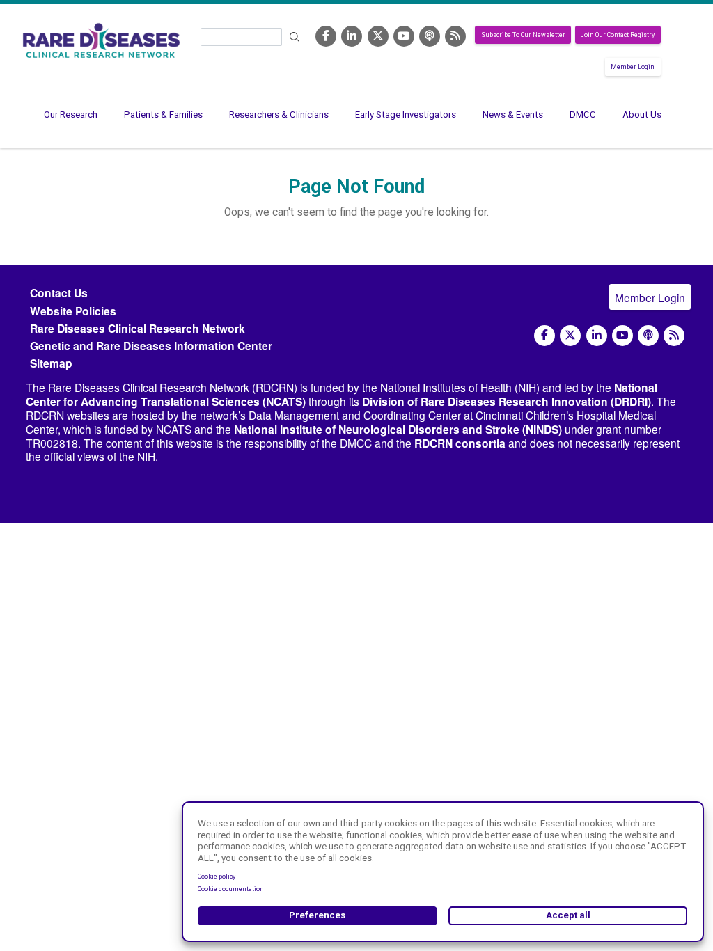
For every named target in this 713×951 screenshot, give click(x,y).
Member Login (633, 66)
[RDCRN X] (378, 36)
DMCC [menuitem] (583, 114)
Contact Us (59, 293)
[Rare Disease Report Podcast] (648, 335)
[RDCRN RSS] (455, 36)
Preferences (317, 915)
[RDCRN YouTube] (403, 36)
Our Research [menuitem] (70, 114)
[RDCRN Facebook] (325, 36)
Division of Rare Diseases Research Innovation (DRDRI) (506, 401)
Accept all (568, 915)
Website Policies (73, 311)
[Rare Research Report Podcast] (429, 36)
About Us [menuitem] (641, 114)
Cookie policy (216, 876)
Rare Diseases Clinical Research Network (137, 328)
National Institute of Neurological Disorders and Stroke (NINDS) (398, 429)
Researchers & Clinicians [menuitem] (279, 114)
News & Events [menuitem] (513, 114)
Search (294, 37)
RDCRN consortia (460, 443)
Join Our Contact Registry (618, 34)
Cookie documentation (231, 889)
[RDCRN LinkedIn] (351, 36)
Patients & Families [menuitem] (163, 114)
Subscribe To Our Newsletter (523, 34)
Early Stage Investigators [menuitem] (405, 114)
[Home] (101, 40)
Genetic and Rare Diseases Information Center (151, 346)
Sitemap (51, 363)
